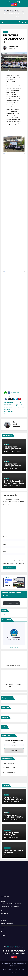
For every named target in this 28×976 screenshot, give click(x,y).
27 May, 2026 (8, 855)
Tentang (3, 920)
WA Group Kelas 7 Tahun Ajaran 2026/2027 (12, 834)
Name (5, 537)
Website (5, 551)
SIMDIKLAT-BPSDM (7, 924)
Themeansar (14, 965)
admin (15, 468)
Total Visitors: (7, 767)
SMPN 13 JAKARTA (14, 13)
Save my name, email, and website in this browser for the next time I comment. (14, 562)
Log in (4, 614)
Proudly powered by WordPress (9, 963)
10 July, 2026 (9, 819)
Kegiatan (6, 444)
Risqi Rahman (14, 46)
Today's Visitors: (7, 763)
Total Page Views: (8, 772)
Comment (6, 505)
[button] (19, 22)
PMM (2, 927)
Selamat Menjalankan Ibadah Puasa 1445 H (19, 405)
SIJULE (3, 931)
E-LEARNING (14, 647)
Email (5, 544)
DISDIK (3, 935)
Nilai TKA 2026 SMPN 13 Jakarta (13, 851)
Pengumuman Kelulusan (11, 603)
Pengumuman (7, 830)
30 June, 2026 (9, 837)
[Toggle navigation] (25, 22)
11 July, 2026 (9, 801)
